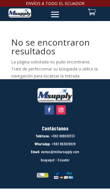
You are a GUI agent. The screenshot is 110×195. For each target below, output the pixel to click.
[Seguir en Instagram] (61, 110)
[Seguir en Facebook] (49, 110)
